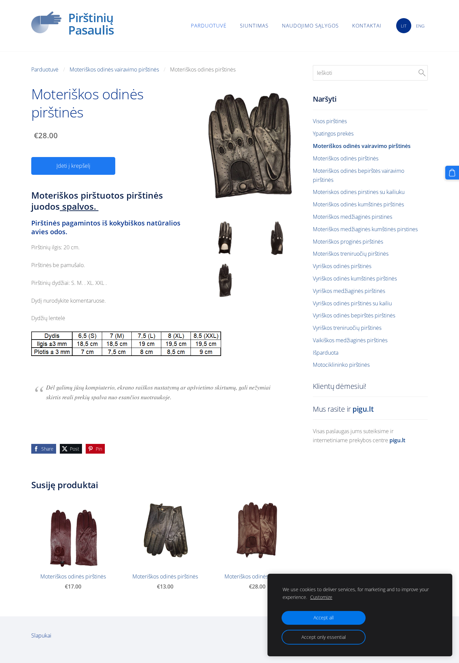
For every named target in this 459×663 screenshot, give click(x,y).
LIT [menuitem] (404, 26)
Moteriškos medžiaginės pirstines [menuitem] (352, 216)
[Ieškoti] (422, 72)
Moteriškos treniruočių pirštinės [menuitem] (350, 253)
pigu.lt (363, 409)
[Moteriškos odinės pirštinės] (225, 238)
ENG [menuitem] (420, 26)
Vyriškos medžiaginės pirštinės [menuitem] (349, 291)
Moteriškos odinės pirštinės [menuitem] (345, 158)
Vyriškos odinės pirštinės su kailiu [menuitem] (352, 303)
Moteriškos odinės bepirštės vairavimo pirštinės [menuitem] (358, 175)
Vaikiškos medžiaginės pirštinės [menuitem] (350, 340)
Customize (321, 597)
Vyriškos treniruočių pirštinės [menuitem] (347, 328)
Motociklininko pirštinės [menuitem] (341, 364)
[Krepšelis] (452, 173)
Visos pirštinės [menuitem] (330, 121)
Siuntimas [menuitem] (254, 25)
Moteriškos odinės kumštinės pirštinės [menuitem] (358, 204)
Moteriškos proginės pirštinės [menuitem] (348, 241)
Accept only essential (323, 637)
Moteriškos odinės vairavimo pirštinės (114, 69)
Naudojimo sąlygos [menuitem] (310, 25)
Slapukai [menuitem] (41, 635)
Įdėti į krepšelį (73, 165)
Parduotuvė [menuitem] (208, 25)
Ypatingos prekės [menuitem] (333, 133)
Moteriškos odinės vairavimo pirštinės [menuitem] (362, 146)
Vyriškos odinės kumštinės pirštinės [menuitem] (355, 278)
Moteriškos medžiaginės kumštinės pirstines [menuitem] (365, 229)
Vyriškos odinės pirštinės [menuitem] (342, 266)
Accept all (324, 617)
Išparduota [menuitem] (325, 352)
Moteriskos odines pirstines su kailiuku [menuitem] (359, 192)
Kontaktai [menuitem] (366, 25)
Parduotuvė (44, 69)
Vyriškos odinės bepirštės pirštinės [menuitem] (354, 315)
